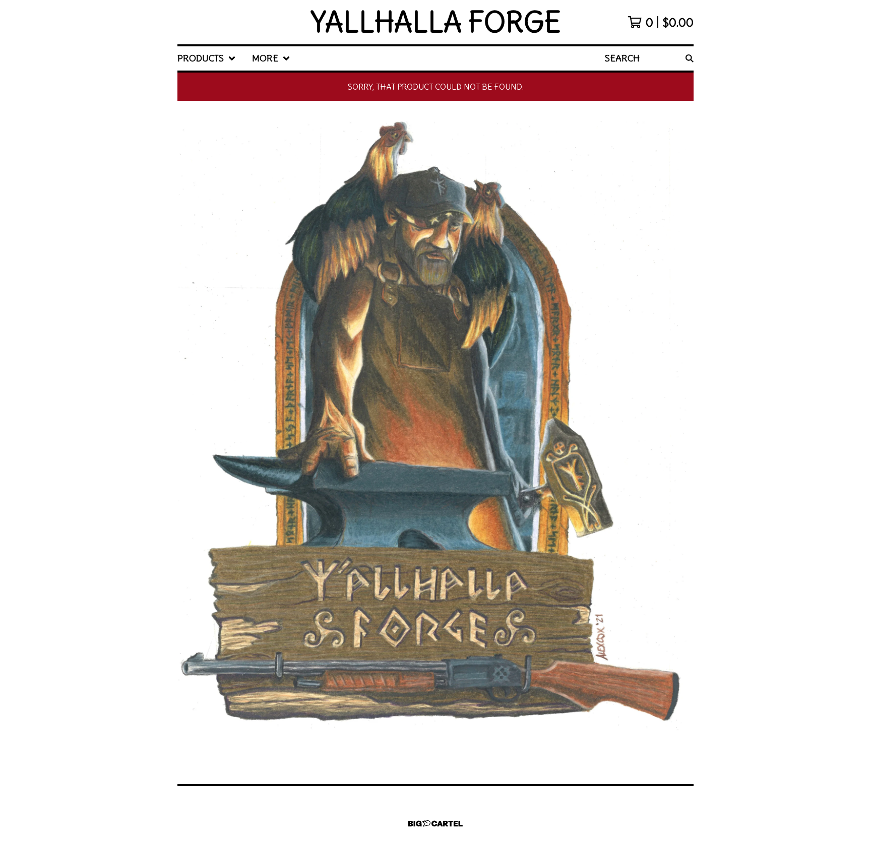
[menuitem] (206, 58)
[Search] (689, 58)
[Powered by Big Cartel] (435, 823)
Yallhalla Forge (435, 22)
